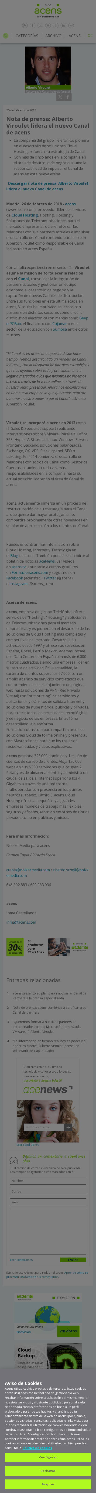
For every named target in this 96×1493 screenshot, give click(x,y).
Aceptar (48, 1484)
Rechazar (48, 1471)
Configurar (48, 1457)
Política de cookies (37, 1448)
